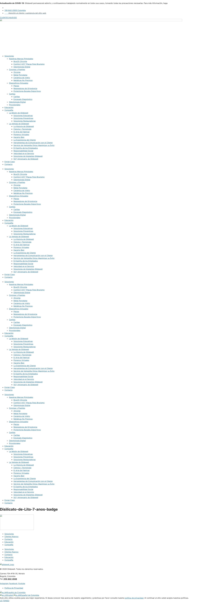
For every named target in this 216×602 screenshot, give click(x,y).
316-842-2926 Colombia (15, 10)
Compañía (8, 110)
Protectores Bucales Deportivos (27, 91)
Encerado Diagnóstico (23, 99)
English (10, 595)
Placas (16, 86)
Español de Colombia (16, 592)
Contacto (8, 164)
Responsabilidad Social (23, 151)
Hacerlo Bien (19, 137)
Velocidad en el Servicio (24, 153)
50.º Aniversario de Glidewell (26, 159)
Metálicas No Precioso (23, 80)
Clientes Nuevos (11, 536)
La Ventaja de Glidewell (19, 124)
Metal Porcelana (20, 75)
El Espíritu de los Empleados (26, 148)
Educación (8, 107)
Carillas (12, 94)
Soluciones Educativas (23, 115)
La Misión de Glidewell (18, 113)
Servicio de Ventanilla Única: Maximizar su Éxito (34, 145)
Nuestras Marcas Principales (21, 59)
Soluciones (9, 56)
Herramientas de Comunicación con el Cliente (33, 143)
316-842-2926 (10, 579)
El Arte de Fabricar (22, 132)
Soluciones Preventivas (23, 118)
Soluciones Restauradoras (25, 121)
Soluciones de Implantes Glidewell (28, 156)
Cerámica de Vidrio (22, 78)
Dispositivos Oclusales (18, 83)
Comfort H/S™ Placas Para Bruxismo (29, 64)
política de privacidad (134, 598)
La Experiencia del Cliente (25, 140)
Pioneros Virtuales (21, 134)
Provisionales (14, 105)
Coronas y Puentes (17, 69)
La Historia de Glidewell (24, 126)
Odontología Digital (22, 67)
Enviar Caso (9, 161)
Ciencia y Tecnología (22, 129)
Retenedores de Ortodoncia (25, 88)
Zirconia (17, 72)
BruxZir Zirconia (20, 61)
